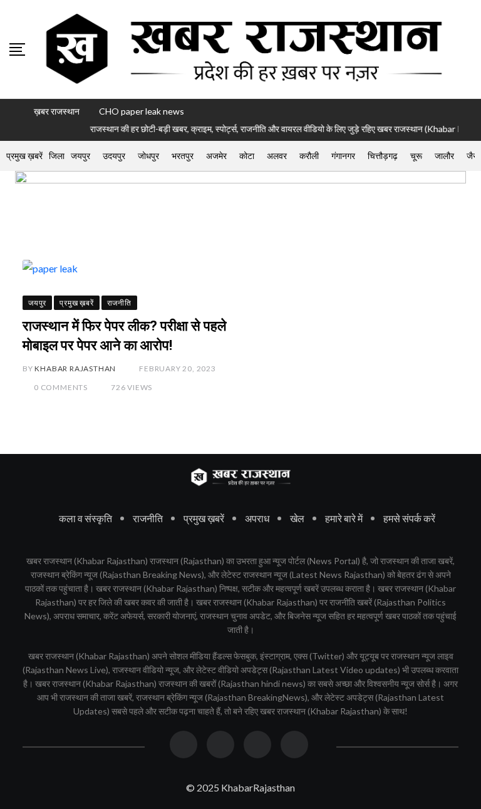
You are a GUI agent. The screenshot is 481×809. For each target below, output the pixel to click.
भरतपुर (183, 155)
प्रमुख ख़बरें (24, 155)
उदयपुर (114, 155)
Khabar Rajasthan (75, 368)
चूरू (416, 155)
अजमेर (216, 155)
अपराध (257, 518)
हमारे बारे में (344, 518)
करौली (309, 155)
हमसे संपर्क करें (409, 518)
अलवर (277, 155)
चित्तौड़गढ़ (383, 155)
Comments (61, 387)
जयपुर (80, 155)
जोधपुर (148, 155)
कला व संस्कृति (85, 518)
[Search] (467, 49)
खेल (297, 518)
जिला (57, 155)
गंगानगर (343, 155)
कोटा (246, 155)
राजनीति (148, 518)
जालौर (444, 155)
